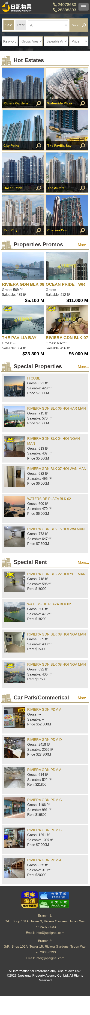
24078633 (67, 4)
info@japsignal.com (50, 932)
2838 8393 (48, 952)
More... (83, 245)
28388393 (67, 10)
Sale (8, 25)
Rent (20, 25)
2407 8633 (48, 927)
